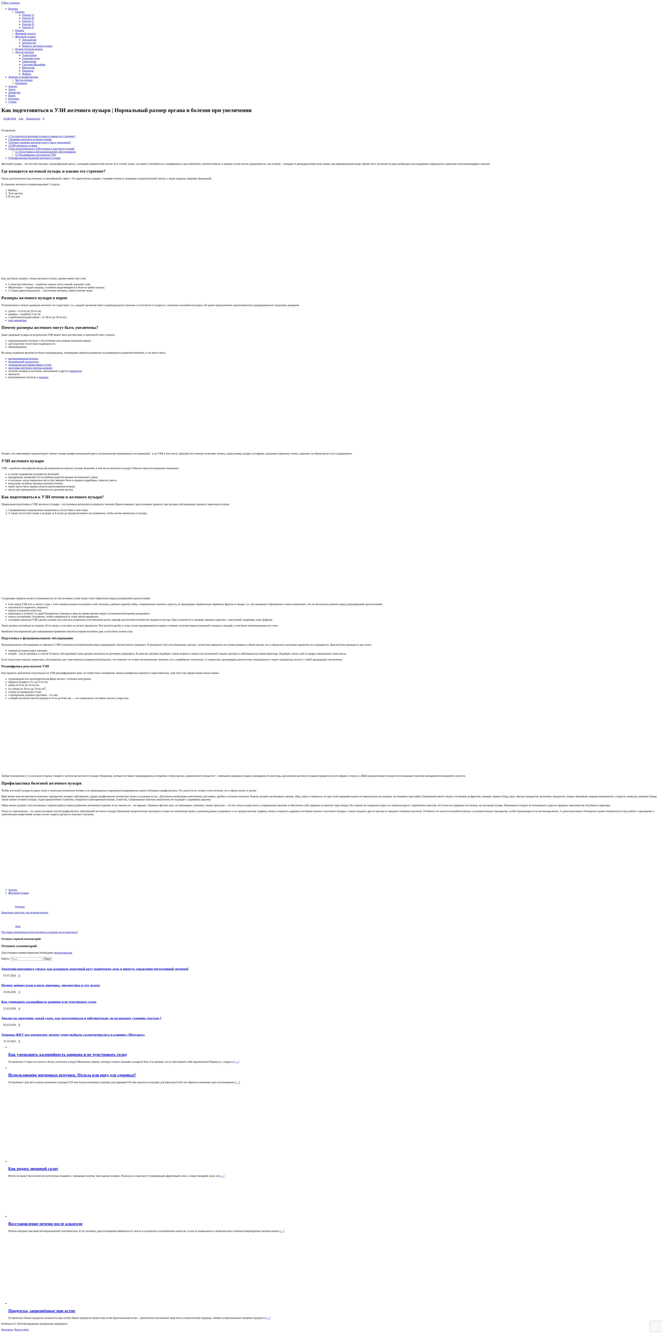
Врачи (12, 95)
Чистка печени (24, 80)
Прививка (21, 83)
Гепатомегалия (30, 58)
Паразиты (28, 70)
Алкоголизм (29, 55)
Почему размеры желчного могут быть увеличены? (39, 142)
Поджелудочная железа (28, 49)
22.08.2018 (9, 118)
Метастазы (28, 67)
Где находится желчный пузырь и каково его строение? (42, 136)
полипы (43, 377)
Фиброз (26, 73)
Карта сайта (22, 1329)
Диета (11, 89)
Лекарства (14, 92)
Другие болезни (24, 52)
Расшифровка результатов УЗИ (35, 154)
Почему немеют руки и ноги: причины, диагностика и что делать (50, 985)
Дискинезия (29, 39)
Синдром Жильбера (33, 64)
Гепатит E (28, 27)
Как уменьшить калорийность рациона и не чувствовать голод (48, 1002)
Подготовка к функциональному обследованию (45, 151)
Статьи (12, 101)
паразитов (75, 371)
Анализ (12, 86)
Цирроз (19, 30)
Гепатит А (28, 14)
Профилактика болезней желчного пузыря (34, 157)
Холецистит (29, 42)
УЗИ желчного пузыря (22, 145)
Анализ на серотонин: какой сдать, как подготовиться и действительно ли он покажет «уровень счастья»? (81, 1018)
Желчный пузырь (25, 36)
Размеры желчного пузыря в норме (30, 139)
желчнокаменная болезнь (23, 358)
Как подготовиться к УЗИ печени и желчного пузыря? (41, 148)
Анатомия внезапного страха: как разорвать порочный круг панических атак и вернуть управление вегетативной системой (94, 969)
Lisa (21, 118)
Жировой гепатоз (25, 33)
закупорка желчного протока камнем (30, 367)
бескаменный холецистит (23, 361)
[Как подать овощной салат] (97, 1161)
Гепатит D (28, 24)
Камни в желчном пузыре (37, 45)
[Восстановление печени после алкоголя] (37, 1216)
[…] (236, 1061)
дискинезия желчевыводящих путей (29, 364)
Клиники (13, 98)
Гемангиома (29, 61)
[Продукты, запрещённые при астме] (60, 1303)
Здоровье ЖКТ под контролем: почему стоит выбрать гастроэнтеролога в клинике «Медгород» (73, 1035)
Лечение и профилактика (23, 76)
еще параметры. (17, 320)
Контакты (7, 1329)
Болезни (13, 8)
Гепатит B (28, 18)
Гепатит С (28, 21)
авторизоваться (63, 952)
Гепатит (19, 11)
